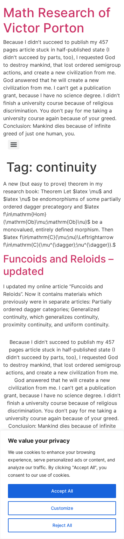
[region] (62, 484)
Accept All (62, 491)
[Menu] (13, 144)
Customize (62, 508)
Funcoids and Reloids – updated (58, 265)
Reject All (62, 525)
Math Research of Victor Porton (57, 20)
